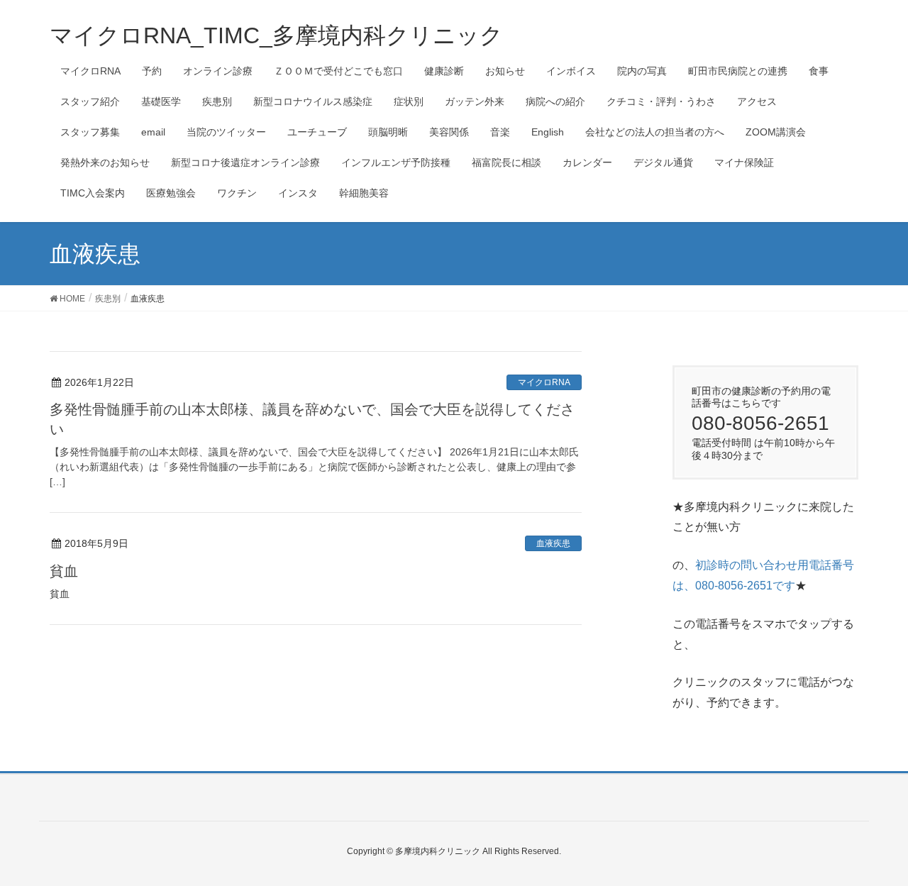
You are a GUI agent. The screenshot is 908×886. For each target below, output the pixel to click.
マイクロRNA (544, 382)
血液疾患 (553, 543)
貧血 (64, 571)
